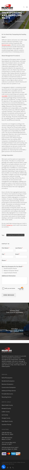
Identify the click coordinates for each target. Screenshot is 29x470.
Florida (4, 23)
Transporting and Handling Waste (15, 235)
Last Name (19, 248)
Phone (4, 260)
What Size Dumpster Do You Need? (12, 266)
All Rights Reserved (21, 462)
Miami (8, 23)
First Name (5, 248)
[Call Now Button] (3, 467)
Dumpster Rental (20, 21)
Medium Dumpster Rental (11, 270)
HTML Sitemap (5, 464)
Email (17, 254)
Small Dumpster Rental (10, 268)
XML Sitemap (11, 464)
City (3, 254)
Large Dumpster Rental (10, 272)
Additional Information (9, 276)
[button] (27, 7)
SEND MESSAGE (8, 295)
